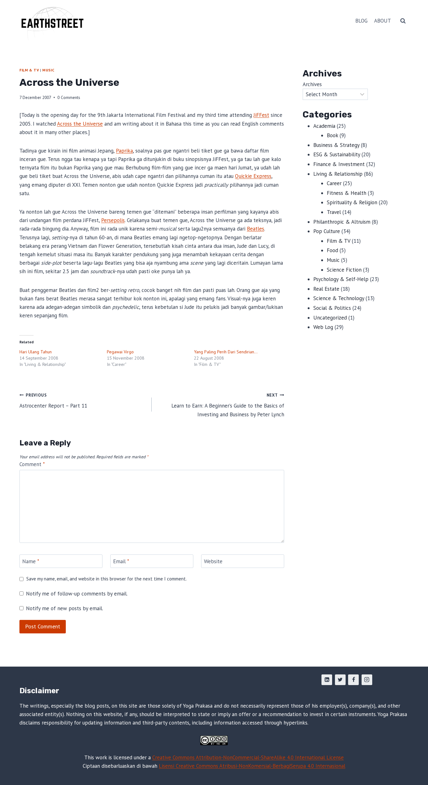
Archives (312, 84)
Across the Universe (80, 123)
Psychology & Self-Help (340, 279)
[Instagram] (367, 679)
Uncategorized (330, 317)
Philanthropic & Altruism (341, 221)
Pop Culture (326, 231)
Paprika (124, 150)
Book (332, 135)
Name (30, 561)
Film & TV (29, 70)
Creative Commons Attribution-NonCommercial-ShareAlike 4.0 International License (248, 757)
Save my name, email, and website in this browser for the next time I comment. (106, 579)
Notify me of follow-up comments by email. (77, 593)
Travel (334, 212)
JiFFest (261, 115)
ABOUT (382, 20)
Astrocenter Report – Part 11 (53, 400)
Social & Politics (332, 307)
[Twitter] (340, 679)
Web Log (323, 327)
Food (332, 250)
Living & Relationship (338, 173)
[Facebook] (353, 679)
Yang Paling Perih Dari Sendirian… (226, 352)
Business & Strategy (336, 145)
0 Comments (68, 97)
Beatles (255, 228)
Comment (32, 464)
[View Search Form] (403, 21)
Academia (324, 125)
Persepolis (113, 220)
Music (48, 70)
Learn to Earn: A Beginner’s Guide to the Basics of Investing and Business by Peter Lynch (227, 405)
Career (334, 183)
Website (213, 561)
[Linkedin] (326, 679)
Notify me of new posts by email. (64, 608)
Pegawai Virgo (120, 352)
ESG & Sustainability (336, 154)
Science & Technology (338, 298)
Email (121, 561)
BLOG (361, 20)
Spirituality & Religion (352, 202)
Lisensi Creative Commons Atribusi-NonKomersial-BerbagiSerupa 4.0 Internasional (252, 765)
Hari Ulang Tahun (35, 352)
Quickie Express (253, 176)
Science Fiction (344, 269)
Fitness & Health (346, 193)
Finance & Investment (339, 164)
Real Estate (326, 288)
